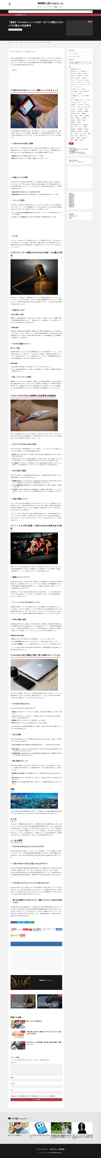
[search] (91, 11)
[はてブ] (26, 922)
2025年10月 (71, 196)
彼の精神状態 (72, 151)
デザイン (74, 56)
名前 (12, 1077)
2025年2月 (71, 201)
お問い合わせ (53, 1149)
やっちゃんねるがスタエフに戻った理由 (78, 149)
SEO (70, 56)
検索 (71, 143)
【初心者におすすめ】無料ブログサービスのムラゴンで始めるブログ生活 (43, 1032)
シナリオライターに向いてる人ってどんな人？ (40, 1136)
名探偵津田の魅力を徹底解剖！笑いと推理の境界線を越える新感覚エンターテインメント (61, 1137)
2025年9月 (71, 197)
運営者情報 (61, 1149)
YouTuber (39, 6)
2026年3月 (71, 194)
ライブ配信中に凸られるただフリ (76, 152)
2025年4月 (71, 200)
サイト (12, 1089)
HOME (11, 42)
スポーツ (60, 6)
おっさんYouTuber (47, 6)
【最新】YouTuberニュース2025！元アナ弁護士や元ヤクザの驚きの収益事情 (34, 42)
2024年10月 (71, 205)
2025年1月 (71, 202)
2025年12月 (71, 195)
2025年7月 (71, 198)
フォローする (46, 982)
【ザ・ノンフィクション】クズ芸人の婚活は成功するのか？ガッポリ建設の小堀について (82, 1137)
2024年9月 (71, 207)
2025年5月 (71, 199)
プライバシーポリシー (42, 1149)
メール (13, 1083)
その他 (55, 6)
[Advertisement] (36, 79)
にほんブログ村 (16, 930)
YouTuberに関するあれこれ (51, 3)
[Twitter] (20, 922)
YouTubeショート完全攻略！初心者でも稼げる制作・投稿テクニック (43, 1043)
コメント (13, 1062)
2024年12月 (71, 203)
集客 (78, 56)
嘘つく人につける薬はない (34, 1021)
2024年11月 (71, 204)
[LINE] (32, 922)
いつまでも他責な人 (73, 150)
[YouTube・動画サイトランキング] (35, 929)
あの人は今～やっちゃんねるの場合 (77, 153)
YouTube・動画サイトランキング (49, 929)
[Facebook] (14, 922)
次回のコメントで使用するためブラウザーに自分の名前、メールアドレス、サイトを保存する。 (34, 1096)
